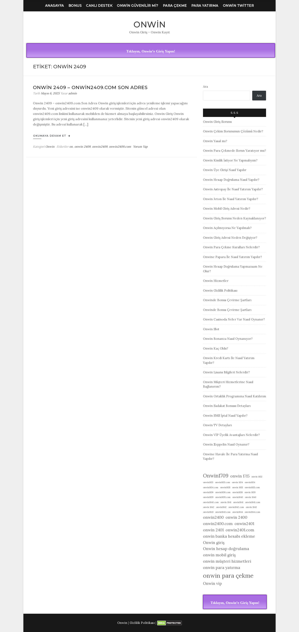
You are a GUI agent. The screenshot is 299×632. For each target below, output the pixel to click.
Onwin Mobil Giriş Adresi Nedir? (226, 208)
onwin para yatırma (221, 567)
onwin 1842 (208, 507)
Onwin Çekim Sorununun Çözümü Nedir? (233, 131)
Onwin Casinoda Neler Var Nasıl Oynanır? (234, 319)
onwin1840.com (211, 502)
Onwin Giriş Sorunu (217, 122)
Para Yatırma (204, 6)
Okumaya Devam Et (50, 135)
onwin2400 (213, 517)
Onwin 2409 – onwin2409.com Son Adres (90, 87)
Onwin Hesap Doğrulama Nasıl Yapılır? (231, 180)
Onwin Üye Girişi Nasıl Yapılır (224, 170)
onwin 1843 (251, 507)
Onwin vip (212, 583)
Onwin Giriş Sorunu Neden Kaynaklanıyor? (234, 218)
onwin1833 (208, 482)
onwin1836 (208, 492)
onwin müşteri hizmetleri (227, 561)
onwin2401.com (240, 529)
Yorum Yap (140, 146)
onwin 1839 (249, 492)
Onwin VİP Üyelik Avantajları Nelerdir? (231, 435)
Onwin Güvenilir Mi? (137, 6)
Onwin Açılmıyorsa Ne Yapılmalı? (227, 228)
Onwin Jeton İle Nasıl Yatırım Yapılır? (230, 199)
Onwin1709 (215, 475)
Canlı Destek (99, 6)
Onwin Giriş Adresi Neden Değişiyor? (230, 238)
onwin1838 (237, 492)
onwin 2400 (236, 517)
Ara (205, 86)
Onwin (149, 24)
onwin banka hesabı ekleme (229, 536)
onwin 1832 (256, 476)
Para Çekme (175, 6)
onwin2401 (244, 523)
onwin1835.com (252, 487)
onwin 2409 (82, 146)
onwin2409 (99, 146)
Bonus (75, 6)
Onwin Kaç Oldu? (215, 348)
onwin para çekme (228, 575)
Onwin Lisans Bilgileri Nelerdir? (226, 372)
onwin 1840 (250, 497)
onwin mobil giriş (219, 554)
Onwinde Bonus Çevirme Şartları (227, 300)
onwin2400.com (218, 523)
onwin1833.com (222, 482)
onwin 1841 (225, 502)
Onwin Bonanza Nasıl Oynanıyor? (228, 339)
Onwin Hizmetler (215, 281)
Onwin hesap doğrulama (226, 548)
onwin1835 (225, 487)
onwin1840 (237, 497)
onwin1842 (221, 507)
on (71, 146)
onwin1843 (208, 512)
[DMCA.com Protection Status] (169, 623)
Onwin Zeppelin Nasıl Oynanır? (226, 444)
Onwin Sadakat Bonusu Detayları (227, 406)
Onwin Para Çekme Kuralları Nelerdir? (231, 247)
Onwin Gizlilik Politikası (220, 290)
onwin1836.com (222, 492)
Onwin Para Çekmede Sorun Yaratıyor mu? (234, 151)
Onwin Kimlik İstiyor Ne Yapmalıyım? (230, 160)
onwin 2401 (213, 529)
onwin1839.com (222, 497)
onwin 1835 (237, 487)
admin (72, 93)
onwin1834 (250, 482)
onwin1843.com (222, 512)
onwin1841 (238, 502)
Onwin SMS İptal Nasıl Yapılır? (225, 415)
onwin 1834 (237, 482)
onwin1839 (208, 497)
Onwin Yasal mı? (215, 141)
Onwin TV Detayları (217, 425)
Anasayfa (54, 6)
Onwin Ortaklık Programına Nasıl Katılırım (234, 396)
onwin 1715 (240, 476)
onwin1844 (237, 512)
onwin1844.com (252, 512)
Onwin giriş (214, 542)
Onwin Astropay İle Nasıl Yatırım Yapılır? (233, 189)
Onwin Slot (211, 329)
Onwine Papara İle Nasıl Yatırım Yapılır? (232, 257)
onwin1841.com (252, 502)
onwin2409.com (120, 146)
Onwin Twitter (238, 6)
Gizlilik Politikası (142, 623)
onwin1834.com (210, 487)
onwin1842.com (236, 507)
